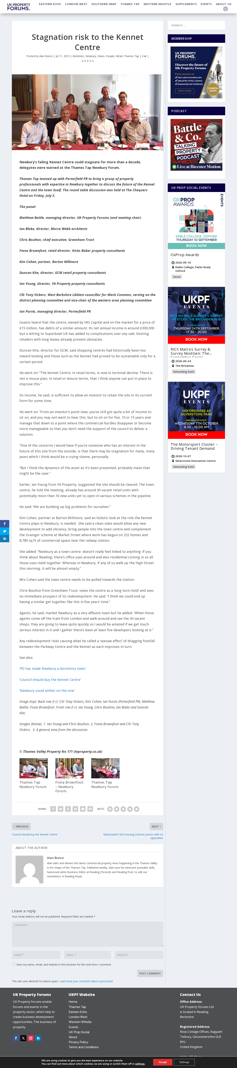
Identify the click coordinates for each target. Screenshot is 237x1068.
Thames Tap (131, 56)
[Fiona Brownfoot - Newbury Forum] (69, 777)
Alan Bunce (46, 56)
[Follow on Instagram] (31, 1038)
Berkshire (78, 56)
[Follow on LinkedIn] (38, 1038)
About (73, 1037)
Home (73, 1002)
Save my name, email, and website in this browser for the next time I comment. (64, 964)
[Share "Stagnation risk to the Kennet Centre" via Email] (82, 809)
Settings (184, 1062)
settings (140, 1064)
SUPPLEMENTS (186, 4)
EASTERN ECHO (50, 4)
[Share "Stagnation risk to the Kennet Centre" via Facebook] (53, 809)
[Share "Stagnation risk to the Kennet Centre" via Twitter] (60, 809)
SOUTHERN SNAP (103, 4)
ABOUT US (223, 4)
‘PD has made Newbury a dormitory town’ (52, 668)
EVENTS (206, 4)
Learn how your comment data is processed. (86, 981)
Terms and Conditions (84, 1047)
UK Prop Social (79, 1032)
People (110, 56)
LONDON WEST (76, 4)
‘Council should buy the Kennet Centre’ (50, 679)
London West (78, 1017)
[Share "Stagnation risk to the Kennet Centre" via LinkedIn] (75, 809)
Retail (119, 56)
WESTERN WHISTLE (157, 4)
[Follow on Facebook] (16, 1038)
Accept (163, 1062)
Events (73, 1027)
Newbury (90, 56)
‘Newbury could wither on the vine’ (47, 690)
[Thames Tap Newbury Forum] (33, 777)
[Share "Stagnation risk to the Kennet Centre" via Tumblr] (68, 809)
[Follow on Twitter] (23, 1038)
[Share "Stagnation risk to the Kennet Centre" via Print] (90, 809)
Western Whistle (80, 1022)
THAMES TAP (130, 4)
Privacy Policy (78, 1042)
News (101, 56)
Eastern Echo (78, 1012)
